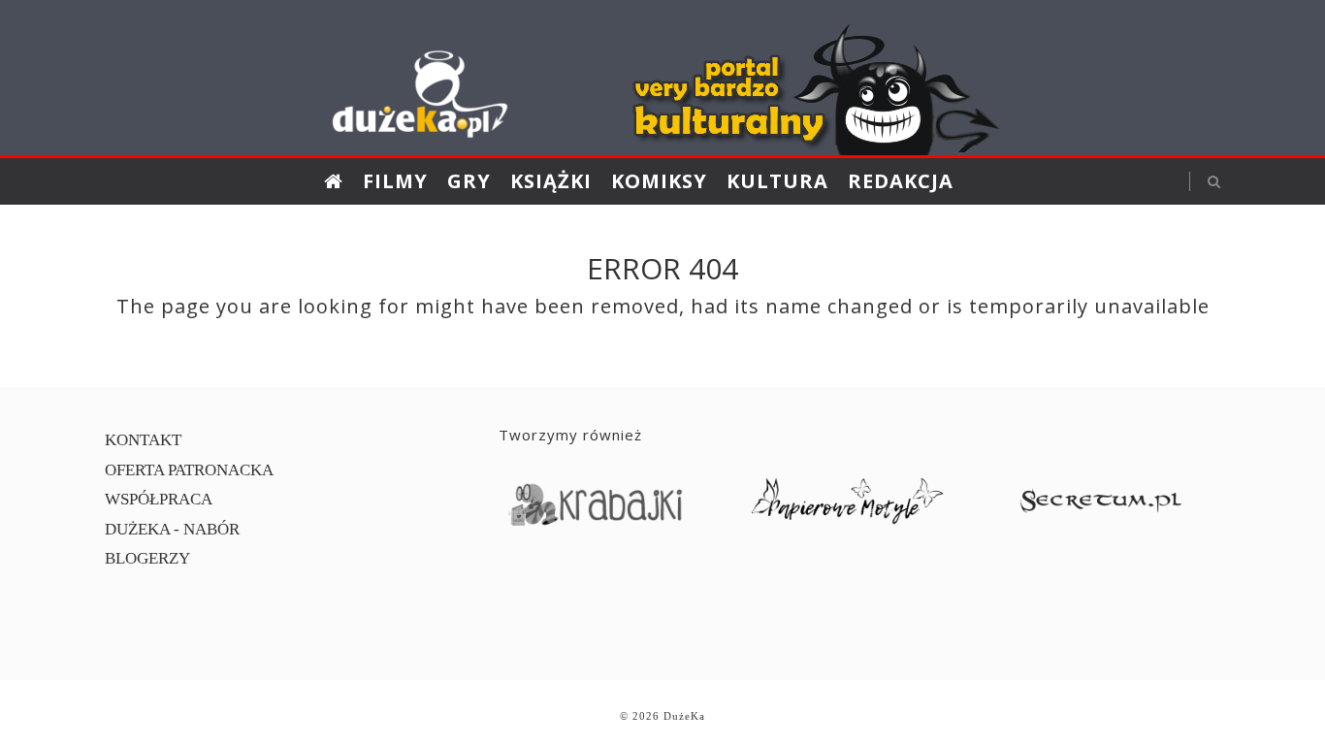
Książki (551, 181)
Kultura (777, 181)
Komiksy (659, 181)
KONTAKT (143, 440)
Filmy (395, 181)
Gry (469, 181)
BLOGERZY (147, 558)
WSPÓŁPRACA (158, 499)
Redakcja (900, 181)
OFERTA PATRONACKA (189, 470)
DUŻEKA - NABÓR (172, 529)
